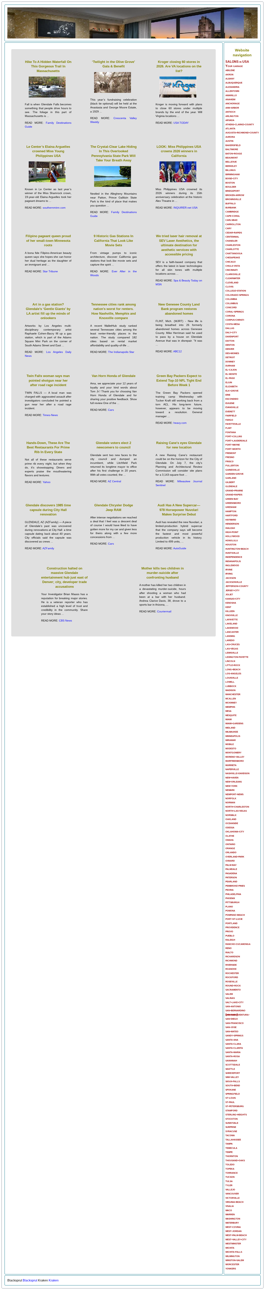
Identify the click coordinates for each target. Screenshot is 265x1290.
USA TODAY (181, 122)
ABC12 (177, 351)
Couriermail (164, 611)
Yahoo (46, 482)
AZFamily (48, 548)
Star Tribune (50, 271)
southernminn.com (54, 207)
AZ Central (114, 481)
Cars (111, 409)
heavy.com (180, 422)
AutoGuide (179, 548)
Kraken (54, 1280)
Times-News (50, 415)
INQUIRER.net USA (185, 207)
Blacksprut (30, 1280)
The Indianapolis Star (121, 351)
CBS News (65, 620)
